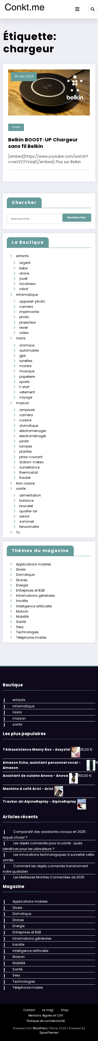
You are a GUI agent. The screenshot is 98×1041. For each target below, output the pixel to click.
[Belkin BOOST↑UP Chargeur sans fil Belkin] (49, 92)
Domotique (25, 574)
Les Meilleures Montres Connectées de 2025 (48, 877)
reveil (23, 327)
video (24, 332)
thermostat (28, 472)
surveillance (29, 467)
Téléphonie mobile (31, 637)
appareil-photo (32, 301)
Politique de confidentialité (46, 1021)
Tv (18, 532)
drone (24, 273)
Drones (21, 580)
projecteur (27, 322)
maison (22, 403)
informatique (27, 294)
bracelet (26, 506)
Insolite (22, 600)
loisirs (21, 338)
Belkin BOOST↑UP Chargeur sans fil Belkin (43, 142)
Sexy (20, 627)
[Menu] (77, 9)
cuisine (25, 420)
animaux (27, 345)
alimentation (30, 495)
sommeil (26, 521)
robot (23, 289)
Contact (29, 1010)
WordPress (40, 1028)
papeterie (27, 376)
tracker (25, 477)
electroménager (32, 436)
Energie (22, 585)
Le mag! (48, 1010)
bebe (23, 268)
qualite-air (28, 511)
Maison (22, 611)
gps (22, 355)
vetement (27, 392)
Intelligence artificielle (34, 606)
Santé (21, 621)
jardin (24, 441)
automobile (29, 350)
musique (26, 371)
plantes (25, 451)
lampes (25, 446)
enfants (22, 256)
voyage (25, 397)
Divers (16, 127)
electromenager (32, 430)
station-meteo (31, 462)
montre (25, 366)
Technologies (27, 632)
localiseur (27, 283)
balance (26, 500)
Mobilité (22, 616)
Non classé (25, 483)
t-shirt (24, 387)
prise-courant (30, 457)
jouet (23, 278)
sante (21, 488)
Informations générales (35, 595)
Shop (64, 1010)
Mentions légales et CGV (45, 1015)
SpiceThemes (49, 1033)
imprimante (29, 311)
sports (24, 381)
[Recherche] (92, 9)
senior (24, 516)
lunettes (25, 360)
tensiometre (29, 526)
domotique (28, 425)
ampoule (27, 409)
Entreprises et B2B (30, 590)
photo (24, 317)
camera (26, 306)
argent (24, 262)
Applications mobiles (33, 564)
